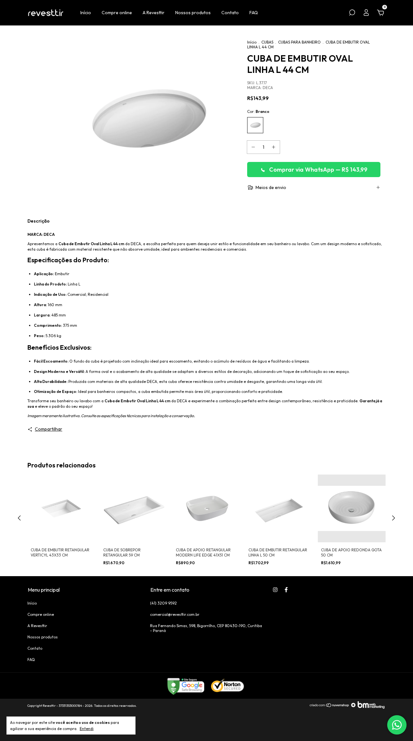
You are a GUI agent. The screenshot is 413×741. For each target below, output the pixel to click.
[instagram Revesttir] (275, 589)
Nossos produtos (193, 12)
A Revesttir (154, 12)
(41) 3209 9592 (163, 603)
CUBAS (267, 42)
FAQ (253, 12)
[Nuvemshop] (329, 707)
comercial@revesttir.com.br (174, 614)
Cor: (258, 111)
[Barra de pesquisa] (352, 13)
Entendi (87, 728)
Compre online (117, 12)
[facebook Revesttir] (286, 589)
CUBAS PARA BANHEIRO (299, 42)
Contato (230, 12)
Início (85, 12)
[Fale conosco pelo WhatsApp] (397, 725)
